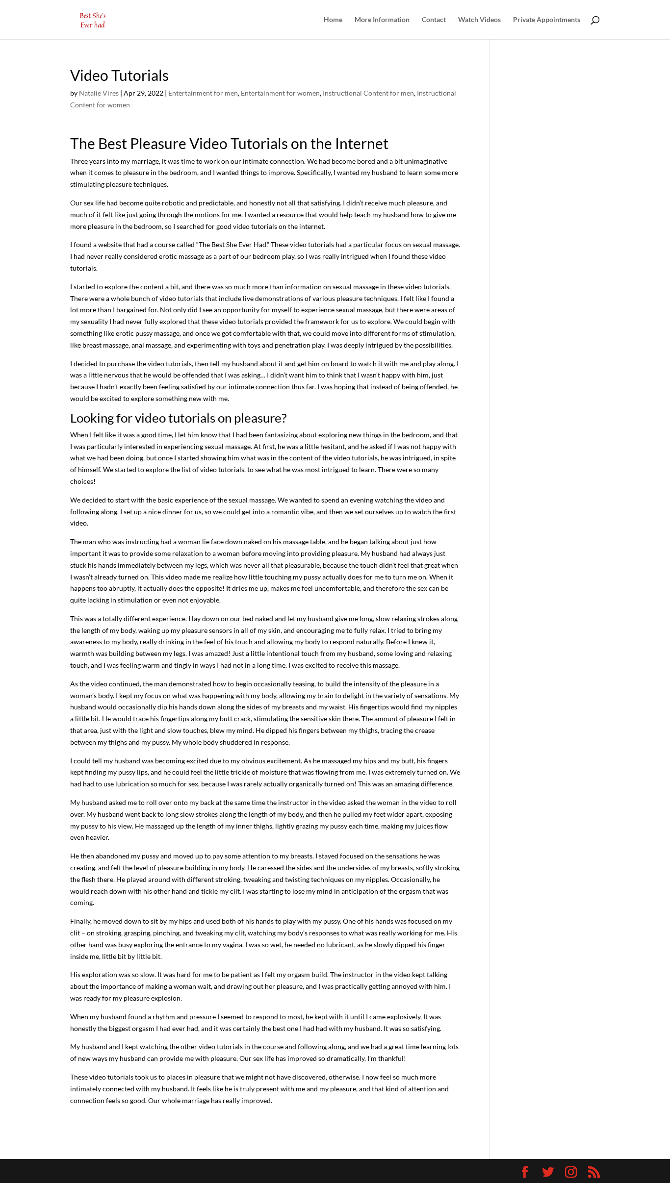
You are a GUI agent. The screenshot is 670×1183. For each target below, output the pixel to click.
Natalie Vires (99, 93)
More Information (382, 20)
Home (333, 20)
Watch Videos (479, 20)
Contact (434, 20)
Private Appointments (546, 20)
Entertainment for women (280, 93)
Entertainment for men (203, 93)
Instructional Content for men (368, 93)
